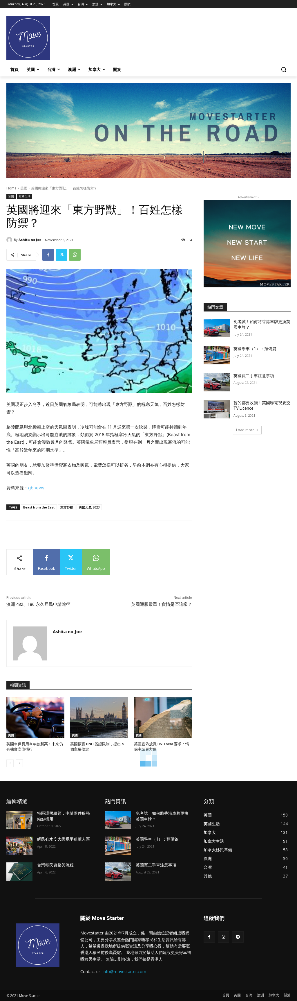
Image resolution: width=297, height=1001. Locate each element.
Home (11, 188)
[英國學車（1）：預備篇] (217, 355)
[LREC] (247, 285)
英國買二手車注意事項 (253, 375)
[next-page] (19, 763)
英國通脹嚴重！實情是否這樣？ (161, 604)
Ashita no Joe (30, 239)
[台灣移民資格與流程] (19, 871)
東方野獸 (66, 507)
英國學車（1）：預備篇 (254, 348)
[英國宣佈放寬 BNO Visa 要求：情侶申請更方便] (163, 717)
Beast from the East (39, 507)
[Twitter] (61, 255)
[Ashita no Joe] (10, 240)
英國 (23, 188)
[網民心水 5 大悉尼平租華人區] (19, 846)
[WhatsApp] (75, 255)
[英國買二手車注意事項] (217, 382)
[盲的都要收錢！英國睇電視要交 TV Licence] (217, 409)
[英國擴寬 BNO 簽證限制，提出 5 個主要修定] (99, 717)
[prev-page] (10, 763)
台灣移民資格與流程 (55, 865)
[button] (284, 69)
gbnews (36, 487)
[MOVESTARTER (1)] (148, 176)
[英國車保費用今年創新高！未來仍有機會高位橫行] (35, 717)
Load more (245, 429)
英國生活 (24, 196)
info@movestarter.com (124, 971)
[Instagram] (223, 937)
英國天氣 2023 (89, 507)
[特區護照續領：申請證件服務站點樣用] (19, 820)
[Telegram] (237, 937)
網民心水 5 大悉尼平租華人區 (63, 839)
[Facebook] (48, 255)
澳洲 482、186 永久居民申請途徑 (38, 604)
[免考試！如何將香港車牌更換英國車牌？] (217, 328)
